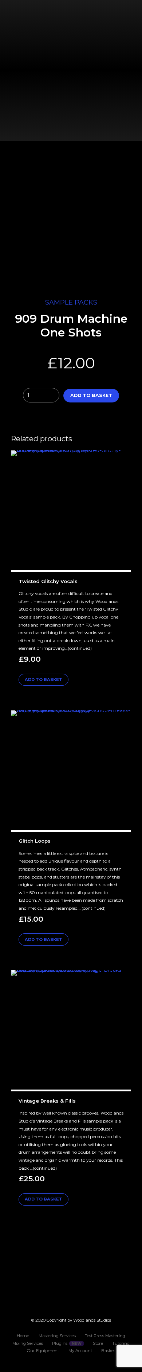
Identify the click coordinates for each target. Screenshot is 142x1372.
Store (98, 1343)
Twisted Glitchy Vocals (48, 581)
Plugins (59, 1343)
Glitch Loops (35, 841)
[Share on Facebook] (62, 419)
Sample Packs (71, 302)
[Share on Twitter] (76, 419)
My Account (80, 1350)
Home (23, 1335)
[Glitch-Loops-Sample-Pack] (71, 771)
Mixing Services (27, 1343)
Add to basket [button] (43, 679)
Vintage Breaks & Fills (47, 1101)
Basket (108, 1350)
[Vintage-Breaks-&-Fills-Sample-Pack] (71, 1030)
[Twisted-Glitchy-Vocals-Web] (71, 511)
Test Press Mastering (105, 1335)
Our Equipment (43, 1350)
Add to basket (91, 395)
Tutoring (121, 1343)
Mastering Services (57, 1335)
